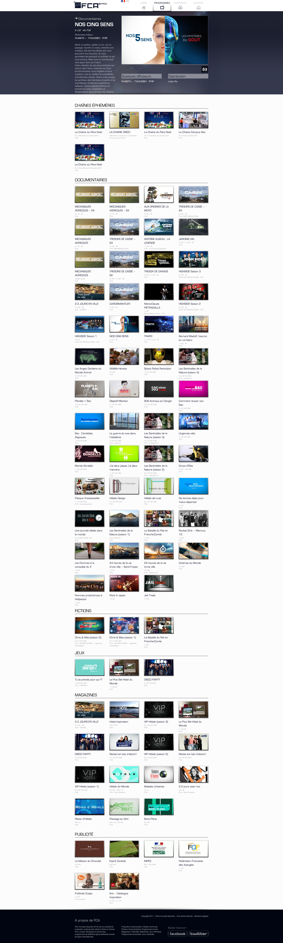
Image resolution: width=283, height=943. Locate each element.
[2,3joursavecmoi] (189, 786)
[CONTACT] (198, 5)
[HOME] (144, 5)
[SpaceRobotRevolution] (157, 368)
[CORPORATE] (180, 5)
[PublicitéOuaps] (83, 893)
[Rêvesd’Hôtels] (83, 818)
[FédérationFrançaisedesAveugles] (191, 862)
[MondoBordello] (84, 465)
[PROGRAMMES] (162, 5)
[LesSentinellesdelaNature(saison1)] (121, 532)
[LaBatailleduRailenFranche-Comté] (156, 532)
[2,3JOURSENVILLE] (87, 303)
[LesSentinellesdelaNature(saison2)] (156, 467)
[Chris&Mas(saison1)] (123, 637)
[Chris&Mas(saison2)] (88, 637)
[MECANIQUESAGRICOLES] (83, 240)
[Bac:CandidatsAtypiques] (84, 435)
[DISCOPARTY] (152, 679)
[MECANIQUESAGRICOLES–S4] (84, 208)
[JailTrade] (150, 595)
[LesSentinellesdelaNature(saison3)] (156, 435)
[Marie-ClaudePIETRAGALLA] (152, 305)
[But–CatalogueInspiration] (119, 895)
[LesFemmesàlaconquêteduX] (85, 564)
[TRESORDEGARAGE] (156, 271)
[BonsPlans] (150, 818)
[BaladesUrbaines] (154, 786)
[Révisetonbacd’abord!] (123, 754)
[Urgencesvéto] (187, 433)
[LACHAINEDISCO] (120, 132)
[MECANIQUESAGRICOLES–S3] (119, 208)
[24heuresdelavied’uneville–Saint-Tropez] (124, 564)
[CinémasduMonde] (190, 562)
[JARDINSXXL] (187, 238)
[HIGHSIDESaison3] (190, 271)
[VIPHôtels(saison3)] (156, 721)
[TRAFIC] (148, 336)
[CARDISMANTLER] (120, 303)
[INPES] (147, 860)
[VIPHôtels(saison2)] (156, 754)
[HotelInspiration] (119, 721)
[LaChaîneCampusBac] (192, 132)
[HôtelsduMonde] (119, 786)
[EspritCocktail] (118, 860)
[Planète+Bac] (83, 400)
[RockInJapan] (118, 595)
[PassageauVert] (119, 818)
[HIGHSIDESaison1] (86, 336)
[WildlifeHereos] (118, 368)
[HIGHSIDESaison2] (190, 303)
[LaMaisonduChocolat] (88, 860)
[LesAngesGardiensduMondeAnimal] (88, 370)
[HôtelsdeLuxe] (152, 498)
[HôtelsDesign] (117, 498)
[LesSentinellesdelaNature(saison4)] (191, 370)
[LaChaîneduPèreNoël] (88, 132)
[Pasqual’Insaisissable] (87, 498)
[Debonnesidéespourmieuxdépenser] (191, 499)
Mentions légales (201, 916)
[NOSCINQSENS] (119, 336)
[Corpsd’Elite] (186, 465)
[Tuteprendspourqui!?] (88, 679)
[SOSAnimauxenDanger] (158, 400)
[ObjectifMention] (119, 400)
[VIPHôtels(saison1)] (87, 786)
